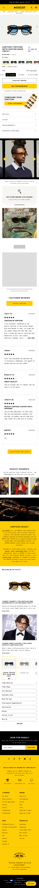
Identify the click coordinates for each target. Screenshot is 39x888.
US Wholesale (6, 813)
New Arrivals (23, 835)
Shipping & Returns (8, 824)
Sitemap (4, 841)
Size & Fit (23, 796)
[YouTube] (25, 759)
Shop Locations (7, 799)
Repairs (4, 830)
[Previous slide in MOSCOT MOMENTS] (6, 486)
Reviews (22, 802)
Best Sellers (23, 832)
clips (12, 551)
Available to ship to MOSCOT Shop (15, 90)
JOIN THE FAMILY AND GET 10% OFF (19, 2)
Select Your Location (19, 884)
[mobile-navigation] (3, 7)
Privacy (6, 880)
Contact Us (5, 844)
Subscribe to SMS (25, 813)
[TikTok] (30, 759)
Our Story (5, 796)
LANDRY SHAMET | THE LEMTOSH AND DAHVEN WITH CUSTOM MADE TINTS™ (17, 602)
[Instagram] (14, 759)
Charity (4, 807)
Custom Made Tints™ (21, 551)
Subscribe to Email (25, 810)
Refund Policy (17, 882)
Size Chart (33, 70)
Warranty (5, 832)
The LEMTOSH (6, 530)
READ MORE (5, 611)
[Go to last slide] (4, 159)
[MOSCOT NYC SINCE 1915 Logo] (19, 8)
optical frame (7, 557)
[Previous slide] (2, 27)
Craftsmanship (24, 799)
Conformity (9, 882)
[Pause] (33, 2)
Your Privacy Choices (19, 880)
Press (21, 807)
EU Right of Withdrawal (9, 827)
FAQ (3, 835)
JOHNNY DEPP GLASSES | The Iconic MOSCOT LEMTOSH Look (17, 644)
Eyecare (4, 804)
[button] (31, 7)
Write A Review (19, 303)
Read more (31, 338)
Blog (21, 804)
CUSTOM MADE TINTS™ (13, 11)
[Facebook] (9, 759)
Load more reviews (20, 452)
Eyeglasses (23, 824)
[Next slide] (37, 27)
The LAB (22, 838)
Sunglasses (23, 827)
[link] (9, 54)
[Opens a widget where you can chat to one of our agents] (31, 883)
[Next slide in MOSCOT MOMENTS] (32, 486)
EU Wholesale (6, 810)
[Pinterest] (19, 759)
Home (4, 11)
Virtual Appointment (8, 802)
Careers (4, 838)
